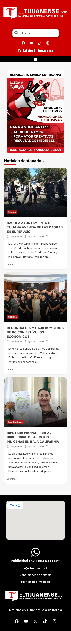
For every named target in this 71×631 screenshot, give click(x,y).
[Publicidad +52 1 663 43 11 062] (35, 552)
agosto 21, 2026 (35, 236)
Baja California (15, 422)
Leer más (12, 264)
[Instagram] (47, 43)
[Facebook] (23, 43)
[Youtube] (31, 43)
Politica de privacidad (35, 581)
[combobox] (35, 33)
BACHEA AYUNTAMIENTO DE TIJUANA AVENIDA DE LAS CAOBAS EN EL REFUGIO (35, 227)
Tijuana (12, 212)
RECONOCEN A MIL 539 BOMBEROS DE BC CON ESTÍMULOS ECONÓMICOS (35, 332)
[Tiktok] (39, 43)
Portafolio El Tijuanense (35, 50)
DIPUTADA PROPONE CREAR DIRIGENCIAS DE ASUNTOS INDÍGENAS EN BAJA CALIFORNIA (33, 437)
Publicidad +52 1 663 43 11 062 (35, 561)
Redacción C (16, 236)
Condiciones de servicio (35, 575)
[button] (35, 59)
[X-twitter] (35, 621)
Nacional (12, 317)
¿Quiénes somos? (35, 568)
